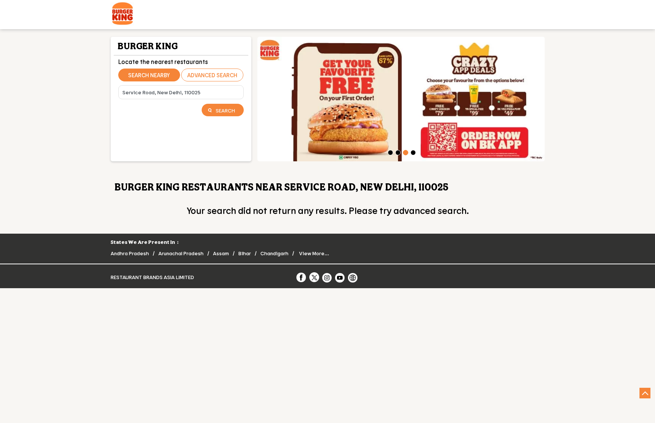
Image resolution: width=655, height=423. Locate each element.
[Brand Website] (353, 277)
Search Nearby (149, 75)
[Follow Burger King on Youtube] (340, 277)
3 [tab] (405, 152)
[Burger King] (122, 14)
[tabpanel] (401, 99)
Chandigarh (274, 253)
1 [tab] (390, 152)
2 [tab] (397, 152)
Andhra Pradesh (130, 253)
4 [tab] (412, 152)
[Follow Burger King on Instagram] (327, 277)
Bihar (244, 253)
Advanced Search (212, 75)
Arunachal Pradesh (181, 253)
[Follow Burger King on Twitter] (314, 277)
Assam (221, 253)
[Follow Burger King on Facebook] (301, 277)
